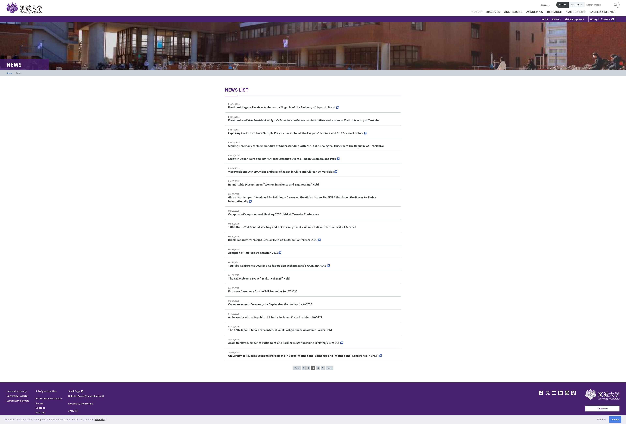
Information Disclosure (49, 398)
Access (39, 403)
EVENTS (556, 19)
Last (329, 368)
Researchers (576, 4)
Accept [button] (615, 419)
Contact (40, 407)
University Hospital (17, 395)
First (297, 368)
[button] (107, 419)
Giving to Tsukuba (600, 19)
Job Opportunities (46, 391)
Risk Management (574, 19)
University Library (17, 391)
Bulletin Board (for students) (84, 396)
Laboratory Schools (18, 400)
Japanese (545, 4)
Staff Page (74, 391)
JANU (71, 410)
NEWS (545, 19)
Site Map (40, 412)
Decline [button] (601, 419)
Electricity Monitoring (80, 403)
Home (9, 73)
